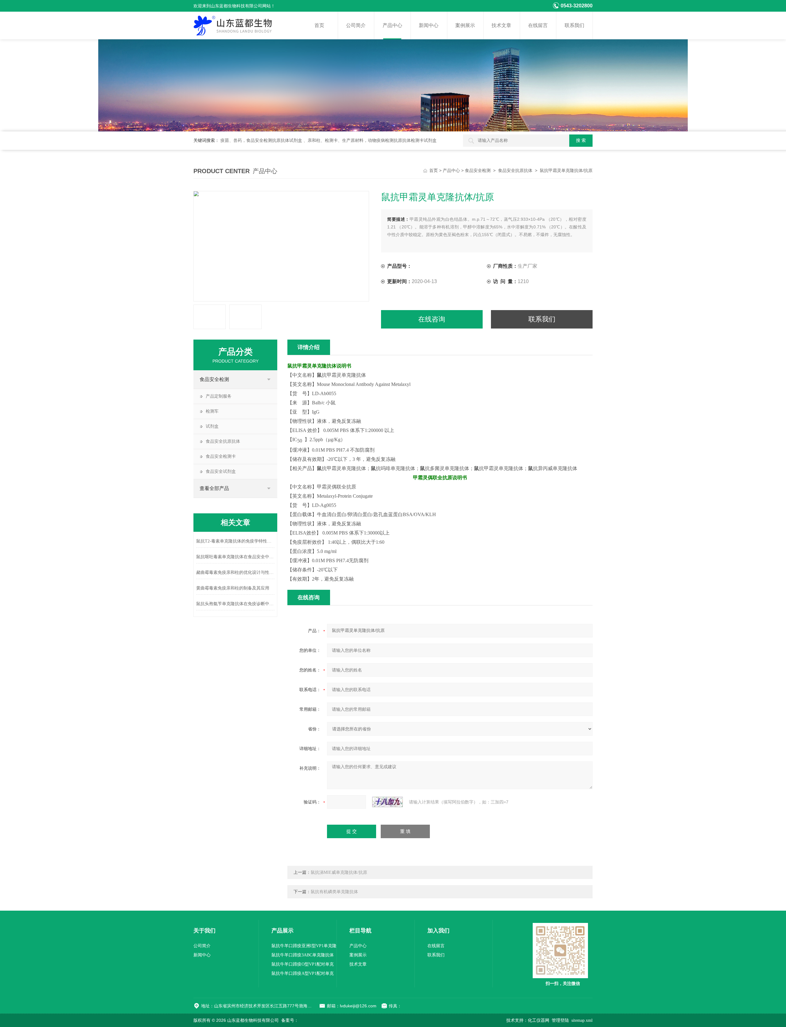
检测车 (212, 411)
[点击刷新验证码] (387, 802)
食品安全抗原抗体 (515, 170)
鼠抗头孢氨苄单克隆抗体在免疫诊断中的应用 (235, 603)
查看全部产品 (214, 488)
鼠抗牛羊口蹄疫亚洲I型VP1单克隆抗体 (304, 947)
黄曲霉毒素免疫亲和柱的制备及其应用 (232, 588)
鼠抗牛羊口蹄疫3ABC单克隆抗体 (302, 955)
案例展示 (465, 25)
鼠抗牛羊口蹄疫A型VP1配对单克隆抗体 (302, 974)
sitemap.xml (582, 1020)
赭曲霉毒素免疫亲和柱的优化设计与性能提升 (235, 572)
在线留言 (538, 25)
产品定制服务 (219, 396)
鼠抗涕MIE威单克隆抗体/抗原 (339, 872)
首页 (319, 25)
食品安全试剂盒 (221, 471)
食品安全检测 (478, 170)
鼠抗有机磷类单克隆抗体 (334, 891)
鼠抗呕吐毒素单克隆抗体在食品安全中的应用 (235, 556)
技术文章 (501, 25)
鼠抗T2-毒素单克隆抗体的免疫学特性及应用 (235, 541)
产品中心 (392, 25)
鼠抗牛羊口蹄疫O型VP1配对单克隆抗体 (302, 965)
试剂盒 (212, 426)
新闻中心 (428, 25)
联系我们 (574, 25)
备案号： (289, 1020)
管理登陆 (560, 1020)
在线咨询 (431, 319)
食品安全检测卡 (221, 456)
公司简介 (356, 25)
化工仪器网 (538, 1020)
